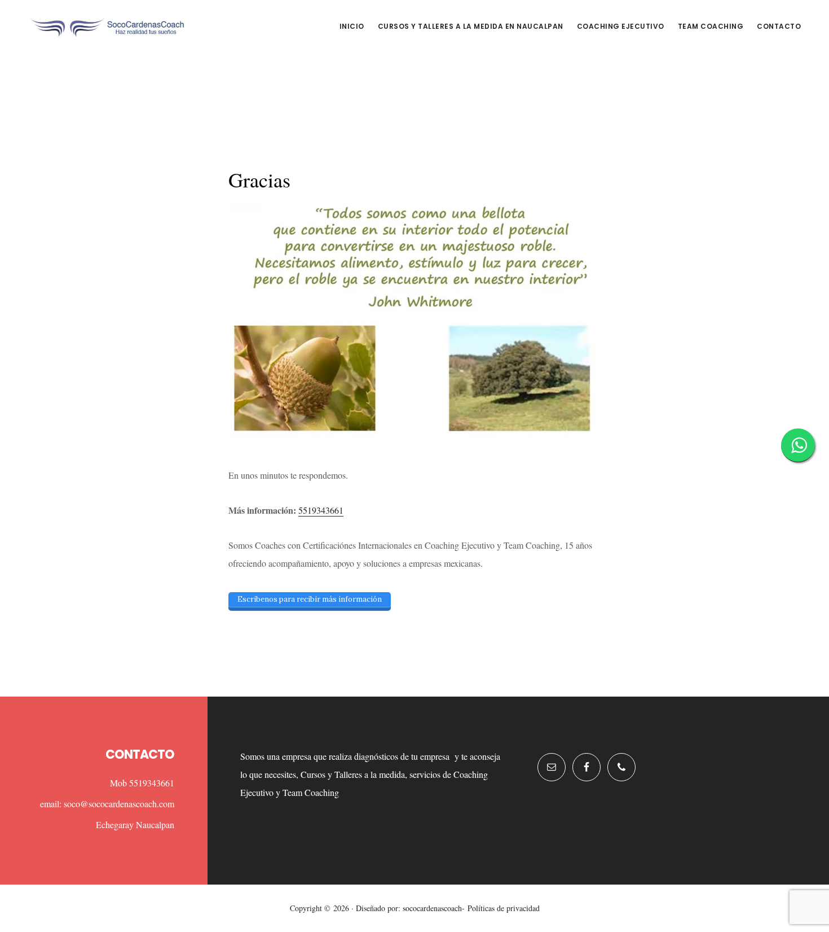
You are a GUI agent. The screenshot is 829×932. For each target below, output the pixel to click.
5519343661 (320, 510)
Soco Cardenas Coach (107, 25)
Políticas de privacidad (504, 908)
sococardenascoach (432, 908)
